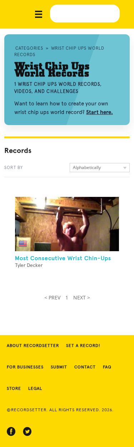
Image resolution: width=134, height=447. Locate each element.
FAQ (107, 367)
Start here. (99, 112)
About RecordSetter (33, 346)
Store (14, 389)
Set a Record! (83, 346)
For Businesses (25, 367)
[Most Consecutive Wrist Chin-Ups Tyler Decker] (67, 224)
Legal (35, 389)
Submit (59, 367)
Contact (85, 367)
